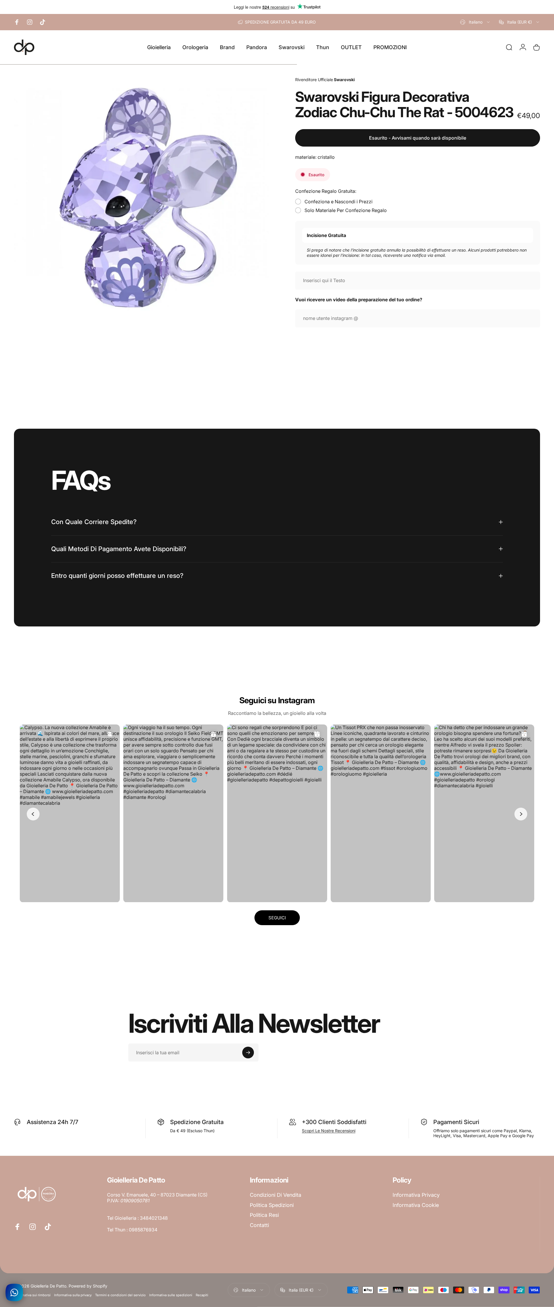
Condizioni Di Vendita (275, 1195)
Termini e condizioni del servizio (120, 1295)
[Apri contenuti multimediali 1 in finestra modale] (141, 197)
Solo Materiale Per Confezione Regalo (345, 210)
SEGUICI (277, 917)
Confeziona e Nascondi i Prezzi (338, 201)
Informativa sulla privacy (73, 1295)
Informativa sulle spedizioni (170, 1295)
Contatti (259, 1225)
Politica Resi (264, 1215)
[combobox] (475, 22)
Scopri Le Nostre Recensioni (328, 1130)
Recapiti (202, 1295)
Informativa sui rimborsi (32, 1295)
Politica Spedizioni (272, 1205)
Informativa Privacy (416, 1195)
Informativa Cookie (416, 1205)
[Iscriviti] (248, 1052)
